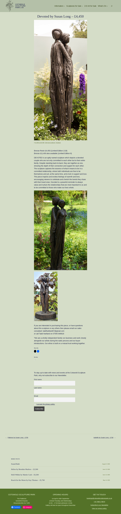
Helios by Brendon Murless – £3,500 (24, 469)
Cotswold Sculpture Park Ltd (20, 5)
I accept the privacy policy (45, 404)
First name (38, 379)
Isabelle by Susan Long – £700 (103, 437)
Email (36, 396)
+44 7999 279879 (99, 502)
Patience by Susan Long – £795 (18, 437)
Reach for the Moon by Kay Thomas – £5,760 (28, 480)
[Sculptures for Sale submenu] (82, 6)
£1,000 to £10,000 (39, 142)
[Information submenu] (64, 6)
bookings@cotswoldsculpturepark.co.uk (99, 498)
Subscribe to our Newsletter (99, 505)
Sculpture (58, 142)
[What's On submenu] (107, 6)
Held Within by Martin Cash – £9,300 (25, 475)
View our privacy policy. (99, 508)
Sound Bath (15, 464)
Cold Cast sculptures (50, 142)
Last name (38, 388)
